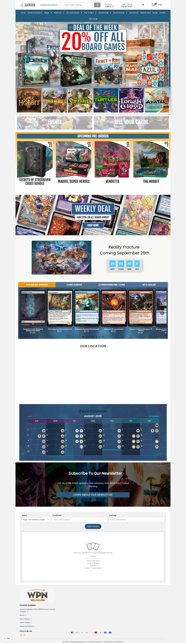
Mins (129, 269)
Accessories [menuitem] (103, 12)
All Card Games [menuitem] (73, 12)
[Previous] (20, 55)
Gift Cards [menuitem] (93, 19)
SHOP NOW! (93, 225)
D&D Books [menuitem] (134, 12)
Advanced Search (27, 626)
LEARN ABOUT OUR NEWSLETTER (93, 495)
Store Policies (25, 619)
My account (127, 6)
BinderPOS (119, 642)
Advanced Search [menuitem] (35, 12)
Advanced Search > (49, 5)
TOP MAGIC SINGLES (37, 284)
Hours (120, 269)
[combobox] (110, 520)
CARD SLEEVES (74, 284)
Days (112, 269)
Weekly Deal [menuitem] (145, 12)
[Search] (97, 5)
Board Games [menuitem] (119, 12)
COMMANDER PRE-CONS (111, 284)
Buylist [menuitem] (155, 12)
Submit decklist (93, 526)
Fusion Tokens (25, 623)
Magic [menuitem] (46, 12)
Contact (23, 612)
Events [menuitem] (162, 12)
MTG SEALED (149, 284)
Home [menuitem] (23, 12)
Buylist (22, 615)
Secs (137, 269)
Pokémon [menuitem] (58, 12)
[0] (153, 4)
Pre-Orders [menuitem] (89, 12)
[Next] (166, 55)
